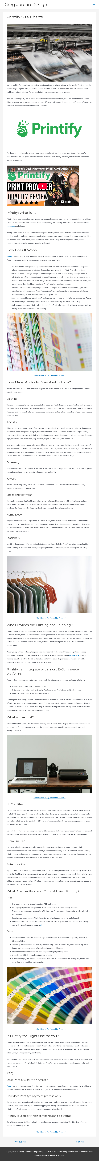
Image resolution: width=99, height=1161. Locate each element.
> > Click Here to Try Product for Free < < (49, 375)
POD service (74, 655)
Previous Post (19, 1142)
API (41, 925)
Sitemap (40, 1152)
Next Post (81, 1142)
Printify (9, 256)
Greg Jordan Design (26, 4)
